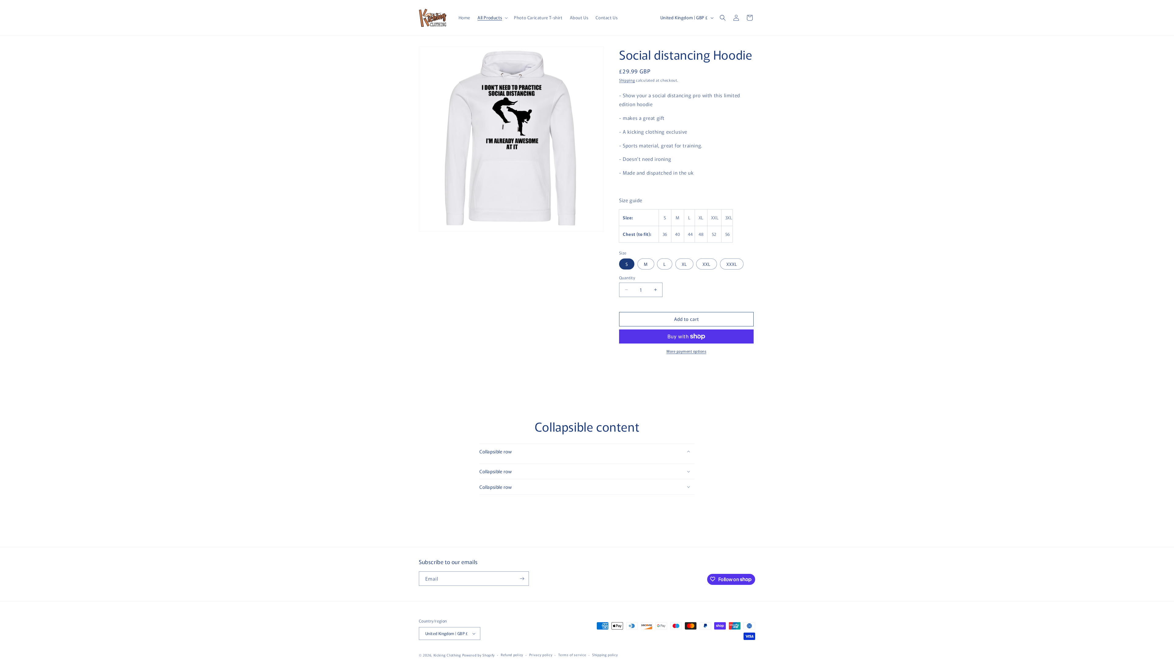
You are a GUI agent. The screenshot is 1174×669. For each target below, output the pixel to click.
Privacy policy (540, 654)
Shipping (627, 80)
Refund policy (512, 654)
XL (684, 264)
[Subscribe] (522, 578)
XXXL (731, 264)
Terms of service (572, 654)
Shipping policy (605, 654)
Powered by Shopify (478, 654)
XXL (707, 264)
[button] (492, 17)
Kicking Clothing (447, 654)
